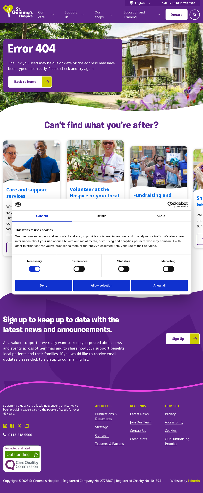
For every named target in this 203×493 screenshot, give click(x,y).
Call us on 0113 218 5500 (178, 3)
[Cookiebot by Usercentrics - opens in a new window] (170, 204)
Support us (71, 14)
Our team (102, 435)
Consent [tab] (42, 216)
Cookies (171, 430)
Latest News (139, 414)
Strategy (101, 427)
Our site (172, 406)
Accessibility (174, 422)
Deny (43, 285)
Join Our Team (140, 422)
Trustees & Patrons (109, 443)
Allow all (159, 285)
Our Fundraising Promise (177, 441)
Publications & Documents (106, 416)
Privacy (170, 414)
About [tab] (161, 216)
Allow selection (101, 285)
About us (103, 406)
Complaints (138, 439)
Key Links (138, 406)
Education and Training (134, 14)
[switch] (79, 269)
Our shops (99, 14)
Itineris (194, 481)
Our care (41, 14)
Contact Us (138, 430)
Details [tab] (101, 216)
